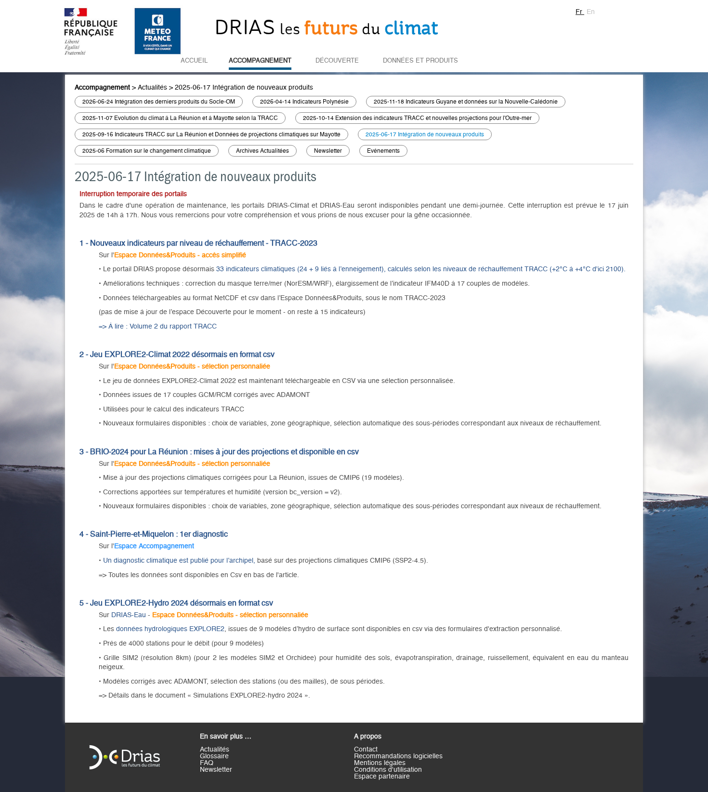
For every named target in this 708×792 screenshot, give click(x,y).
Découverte (337, 60)
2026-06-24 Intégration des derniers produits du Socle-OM (158, 102)
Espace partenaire (382, 776)
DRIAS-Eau (128, 615)
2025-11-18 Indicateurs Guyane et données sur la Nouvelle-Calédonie (466, 102)
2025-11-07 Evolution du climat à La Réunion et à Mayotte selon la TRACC (180, 118)
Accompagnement (260, 60)
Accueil (194, 60)
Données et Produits (420, 60)
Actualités (152, 87)
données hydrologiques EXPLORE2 (170, 629)
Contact (366, 749)
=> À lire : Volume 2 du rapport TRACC (158, 326)
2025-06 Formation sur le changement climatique (146, 151)
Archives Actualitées (262, 151)
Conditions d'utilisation (388, 769)
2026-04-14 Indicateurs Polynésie (304, 102)
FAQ (206, 763)
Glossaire (214, 756)
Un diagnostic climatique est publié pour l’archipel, (179, 560)
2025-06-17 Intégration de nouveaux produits (244, 87)
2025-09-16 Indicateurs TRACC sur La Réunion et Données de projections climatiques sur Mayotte (211, 134)
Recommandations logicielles (398, 756)
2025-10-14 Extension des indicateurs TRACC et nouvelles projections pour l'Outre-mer (417, 118)
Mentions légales (380, 763)
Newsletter (328, 151)
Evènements (383, 151)
